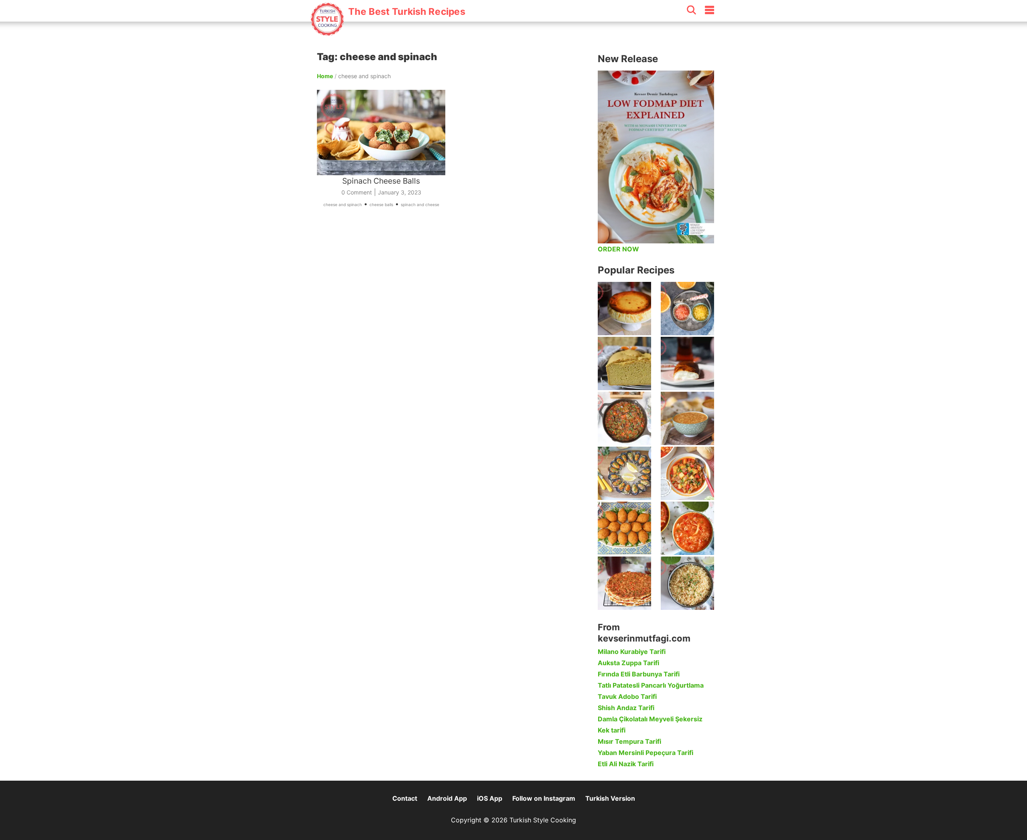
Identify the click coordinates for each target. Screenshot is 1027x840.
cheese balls (381, 204)
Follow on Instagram (543, 798)
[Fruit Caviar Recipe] (687, 308)
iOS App (489, 798)
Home (325, 76)
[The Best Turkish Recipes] (387, 31)
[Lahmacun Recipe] (624, 583)
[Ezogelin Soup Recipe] (687, 418)
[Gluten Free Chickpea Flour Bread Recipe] (624, 363)
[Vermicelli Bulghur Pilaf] (687, 583)
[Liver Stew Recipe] (624, 418)
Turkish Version (610, 798)
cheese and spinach (342, 204)
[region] (453, 306)
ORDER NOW (618, 249)
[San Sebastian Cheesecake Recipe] (624, 308)
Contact (404, 798)
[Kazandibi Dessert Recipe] (687, 363)
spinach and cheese (420, 204)
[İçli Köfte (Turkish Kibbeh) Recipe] (624, 528)
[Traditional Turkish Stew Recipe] (687, 473)
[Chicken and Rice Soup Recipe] (687, 528)
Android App (447, 798)
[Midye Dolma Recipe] (624, 473)
